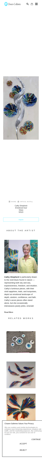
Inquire (21, 219)
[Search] (27, 4)
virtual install (26, 201)
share (13, 201)
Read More (8, 312)
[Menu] (36, 4)
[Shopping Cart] (32, 4)
